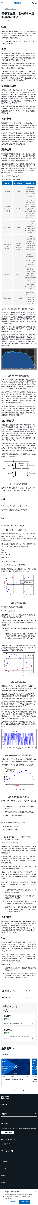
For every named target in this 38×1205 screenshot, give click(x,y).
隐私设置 (3, 1175)
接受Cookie (25, 1201)
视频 (6, 1054)
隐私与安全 (4, 1183)
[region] (19, 1197)
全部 (2, 1054)
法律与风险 (4, 1161)
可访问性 (3, 1168)
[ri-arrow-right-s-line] (23, 1090)
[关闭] (35, 1192)
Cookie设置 (12, 1201)
